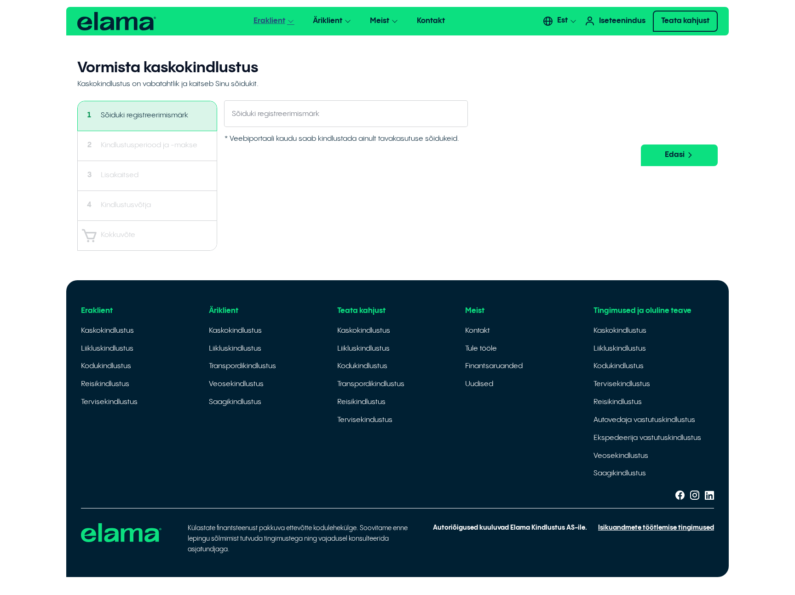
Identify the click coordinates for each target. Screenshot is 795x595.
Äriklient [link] (223, 311)
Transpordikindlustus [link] (242, 366)
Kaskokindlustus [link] (107, 331)
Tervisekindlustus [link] (109, 402)
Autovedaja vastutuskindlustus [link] (644, 420)
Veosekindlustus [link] (236, 384)
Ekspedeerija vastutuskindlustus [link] (647, 438)
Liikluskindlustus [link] (107, 348)
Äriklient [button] (327, 21)
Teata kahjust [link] (361, 311)
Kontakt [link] (477, 331)
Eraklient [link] (97, 311)
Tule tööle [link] (481, 348)
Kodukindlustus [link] (106, 366)
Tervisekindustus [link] (364, 420)
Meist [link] (474, 311)
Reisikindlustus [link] (105, 384)
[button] (116, 21)
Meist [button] (379, 21)
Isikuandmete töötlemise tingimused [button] (656, 528)
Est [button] (562, 20)
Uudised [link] (479, 384)
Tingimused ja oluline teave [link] (642, 311)
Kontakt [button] (431, 21)
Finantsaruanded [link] (494, 366)
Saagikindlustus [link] (235, 402)
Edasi (675, 155)
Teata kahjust (685, 21)
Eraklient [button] (269, 21)
